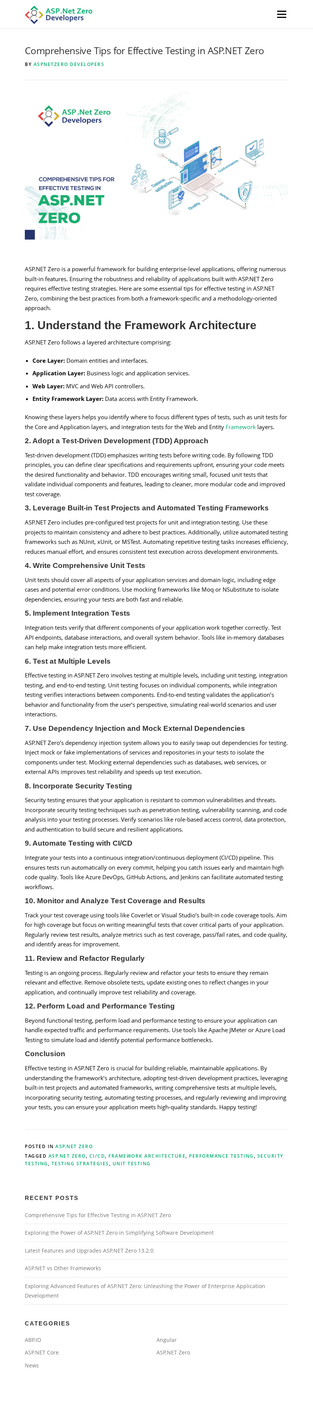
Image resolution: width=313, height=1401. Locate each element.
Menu (281, 14)
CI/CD (97, 1156)
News (32, 1365)
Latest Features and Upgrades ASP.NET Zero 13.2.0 (89, 1250)
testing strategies (80, 1163)
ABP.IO (33, 1339)
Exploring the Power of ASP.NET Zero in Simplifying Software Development (119, 1232)
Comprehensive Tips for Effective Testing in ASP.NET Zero (98, 1215)
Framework (240, 427)
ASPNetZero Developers (69, 64)
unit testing (132, 1163)
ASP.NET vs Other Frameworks (63, 1268)
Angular (166, 1339)
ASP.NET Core (42, 1352)
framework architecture (147, 1156)
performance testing (221, 1156)
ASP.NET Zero (74, 1146)
